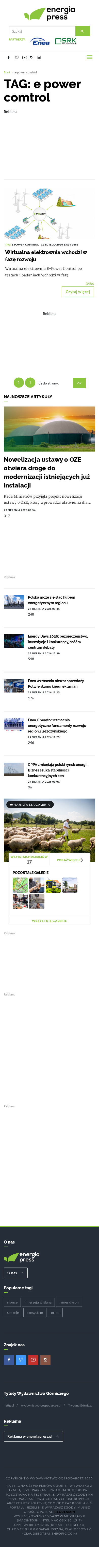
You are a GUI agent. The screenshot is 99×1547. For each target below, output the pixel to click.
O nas (12, 1273)
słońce (12, 1302)
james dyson (69, 1302)
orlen (55, 1312)
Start (7, 72)
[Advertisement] (49, 140)
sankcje (13, 1312)
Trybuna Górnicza (80, 1405)
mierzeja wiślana (38, 1302)
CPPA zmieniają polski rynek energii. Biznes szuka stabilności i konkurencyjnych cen (58, 770)
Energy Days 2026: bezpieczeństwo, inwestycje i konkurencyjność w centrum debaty (58, 641)
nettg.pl (9, 1405)
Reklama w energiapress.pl (30, 1436)
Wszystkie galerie (49, 921)
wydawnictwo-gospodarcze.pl (41, 1405)
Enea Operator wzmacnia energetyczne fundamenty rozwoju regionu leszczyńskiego (57, 725)
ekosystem (35, 1312)
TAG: (8, 244)
